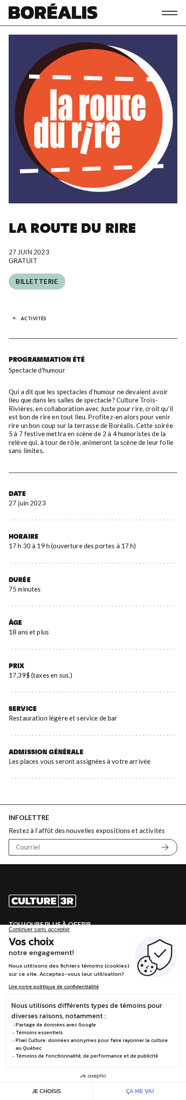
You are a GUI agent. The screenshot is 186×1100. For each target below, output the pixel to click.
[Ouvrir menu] (169, 13)
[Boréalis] (53, 13)
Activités (33, 318)
